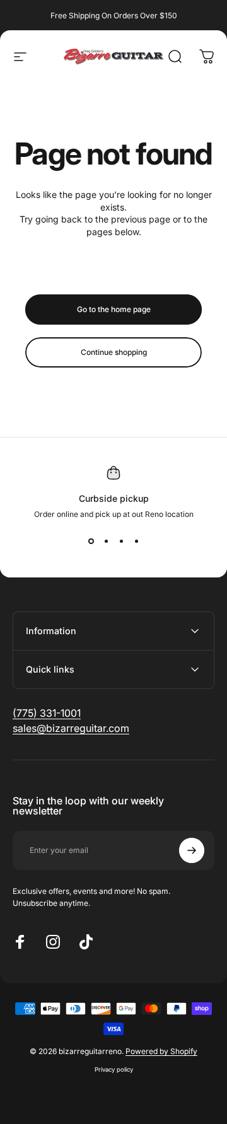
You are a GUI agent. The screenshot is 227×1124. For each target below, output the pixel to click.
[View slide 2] (106, 541)
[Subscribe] (191, 850)
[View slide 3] (121, 541)
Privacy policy (114, 1069)
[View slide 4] (136, 541)
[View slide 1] (90, 541)
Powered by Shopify (161, 1051)
